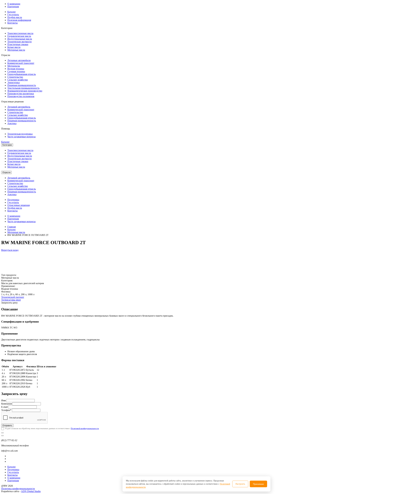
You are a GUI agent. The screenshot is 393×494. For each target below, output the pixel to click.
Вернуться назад (9, 250)
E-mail (4, 407)
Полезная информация (19, 20)
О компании (13, 3)
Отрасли (6, 172)
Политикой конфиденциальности (85, 428)
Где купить (13, 14)
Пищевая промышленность (21, 85)
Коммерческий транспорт (20, 63)
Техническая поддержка (20, 134)
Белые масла (13, 47)
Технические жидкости (19, 41)
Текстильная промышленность (23, 88)
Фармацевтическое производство (24, 90)
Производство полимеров (20, 96)
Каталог (11, 11)
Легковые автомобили (19, 60)
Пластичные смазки (17, 44)
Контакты (12, 23)
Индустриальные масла (19, 39)
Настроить (240, 484)
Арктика (11, 123)
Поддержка (13, 199)
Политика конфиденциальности (18, 488)
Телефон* (6, 410)
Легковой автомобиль (18, 106)
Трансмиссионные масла (20, 33)
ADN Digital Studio (31, 491)
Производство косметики (20, 93)
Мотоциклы (13, 66)
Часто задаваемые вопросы (21, 136)
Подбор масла (14, 17)
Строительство (15, 77)
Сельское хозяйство (17, 79)
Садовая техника (16, 71)
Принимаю (258, 484)
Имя (3, 400)
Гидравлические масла (19, 36)
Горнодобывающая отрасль (21, 74)
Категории (7, 145)
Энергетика (13, 82)
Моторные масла (16, 50)
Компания (6, 403)
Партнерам (13, 6)
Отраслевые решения (18, 205)
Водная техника (15, 68)
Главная (11, 226)
